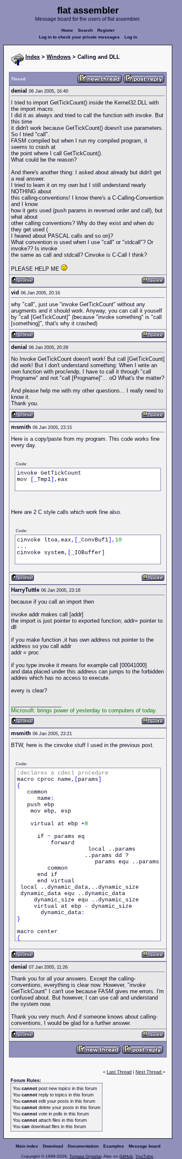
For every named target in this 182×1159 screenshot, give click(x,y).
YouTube (144, 1156)
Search (85, 30)
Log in (130, 37)
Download (53, 1146)
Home (67, 30)
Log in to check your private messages (79, 37)
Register (106, 30)
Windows (59, 57)
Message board (144, 1146)
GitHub (126, 1156)
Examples (113, 1146)
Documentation (83, 1146)
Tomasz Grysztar (85, 1156)
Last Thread (119, 1071)
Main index (27, 1146)
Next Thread (149, 1071)
